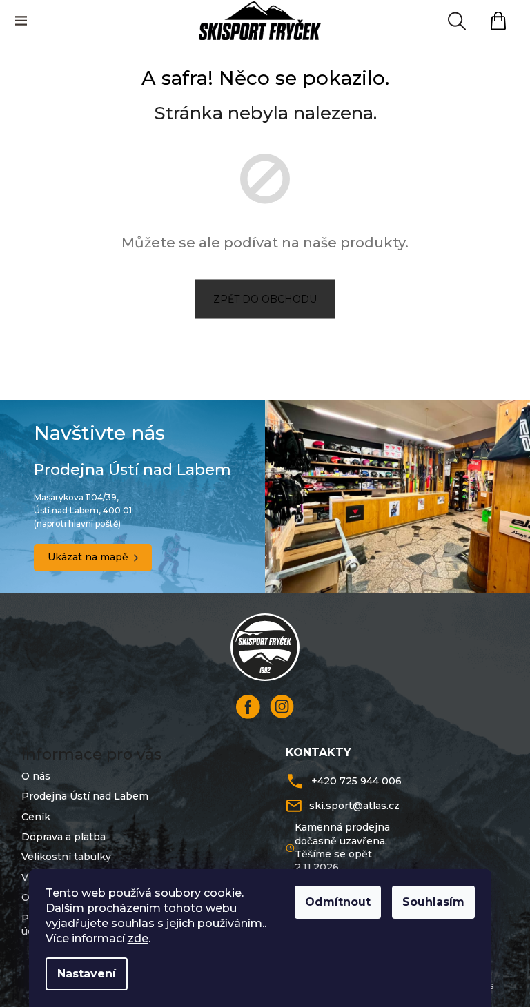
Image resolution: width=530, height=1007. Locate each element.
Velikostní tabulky (66, 857)
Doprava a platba (63, 837)
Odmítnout (338, 901)
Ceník (35, 817)
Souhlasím (433, 901)
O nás (35, 776)
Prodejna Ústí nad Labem (84, 796)
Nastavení (86, 973)
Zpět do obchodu (265, 299)
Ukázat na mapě (88, 557)
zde (138, 938)
